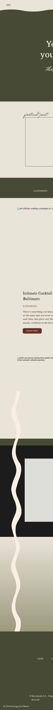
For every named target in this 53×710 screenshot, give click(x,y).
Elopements (30, 306)
